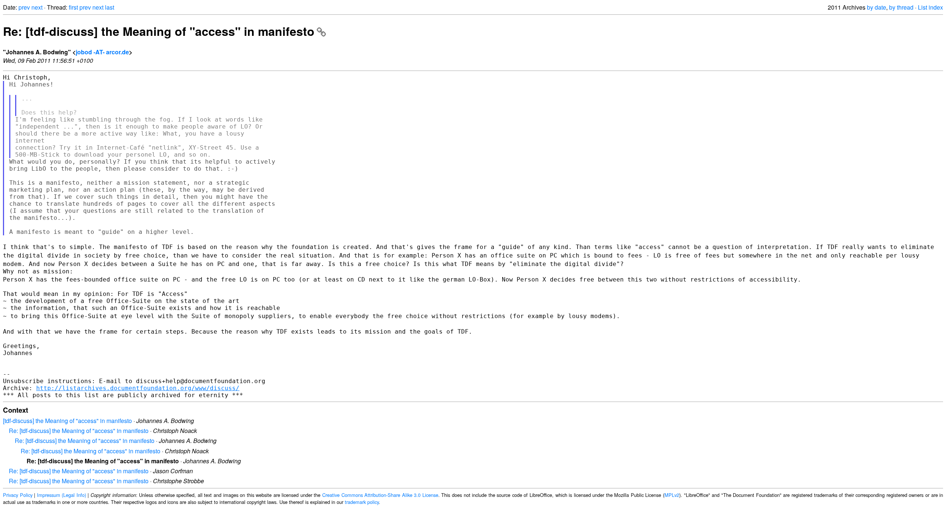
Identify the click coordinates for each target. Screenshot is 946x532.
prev (24, 7)
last (109, 7)
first (73, 7)
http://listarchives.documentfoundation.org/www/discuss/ (137, 388)
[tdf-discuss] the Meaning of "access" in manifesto (67, 420)
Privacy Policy (18, 494)
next (36, 7)
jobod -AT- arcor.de (102, 52)
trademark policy (362, 501)
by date (876, 7)
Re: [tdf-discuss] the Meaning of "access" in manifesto (158, 31)
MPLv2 (671, 494)
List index (930, 7)
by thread (901, 7)
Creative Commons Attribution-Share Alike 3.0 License (380, 494)
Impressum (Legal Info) (61, 494)
